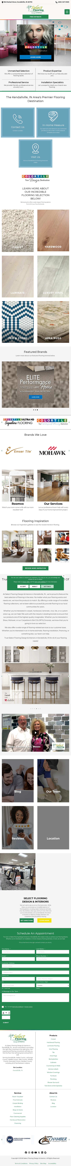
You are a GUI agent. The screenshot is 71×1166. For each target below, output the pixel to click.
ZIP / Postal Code (6, 988)
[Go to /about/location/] (35, 153)
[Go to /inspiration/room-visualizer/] (18, 491)
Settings (47, 586)
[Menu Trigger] (67, 11)
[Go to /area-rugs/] (53, 322)
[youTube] (35, 1152)
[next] (69, 42)
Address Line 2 (5, 975)
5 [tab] (38, 709)
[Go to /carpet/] (18, 231)
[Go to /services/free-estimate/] (53, 122)
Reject (34, 586)
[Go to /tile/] (18, 322)
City (3, 981)
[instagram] (29, 1152)
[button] (35, 17)
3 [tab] (35, 709)
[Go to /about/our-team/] (53, 780)
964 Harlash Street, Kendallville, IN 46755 (18, 2)
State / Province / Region (42, 981)
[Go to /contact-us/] (17, 122)
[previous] (1, 42)
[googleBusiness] (45, 1152)
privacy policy (28, 1006)
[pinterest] (32, 1152)
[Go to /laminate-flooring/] (18, 276)
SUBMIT (6, 1022)
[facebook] (26, 1152)
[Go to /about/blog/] (18, 780)
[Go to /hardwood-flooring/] (53, 230)
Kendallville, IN (18, 1070)
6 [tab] (40, 709)
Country (38, 988)
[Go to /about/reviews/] (18, 827)
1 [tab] (31, 709)
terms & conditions (17, 1006)
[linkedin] (42, 1152)
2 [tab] (33, 709)
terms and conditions (40, 582)
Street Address (5, 969)
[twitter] (39, 1152)
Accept (23, 586)
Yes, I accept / (19, 1006)
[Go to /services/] (53, 491)
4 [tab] (36, 709)
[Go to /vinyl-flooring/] (53, 276)
